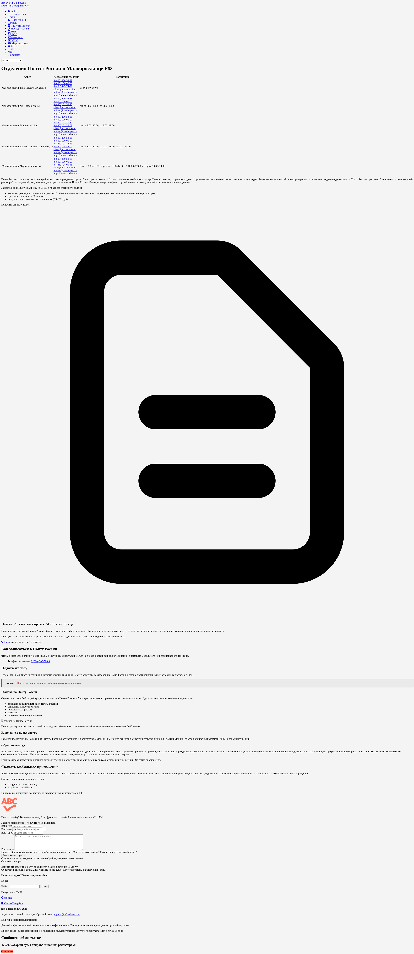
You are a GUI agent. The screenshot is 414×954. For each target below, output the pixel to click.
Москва (7, 897)
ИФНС (14, 40)
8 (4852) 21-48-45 (63, 143)
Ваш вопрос (8, 849)
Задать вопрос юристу (14, 855)
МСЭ (11, 52)
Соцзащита (14, 54)
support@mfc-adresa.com (67, 914)
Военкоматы (16, 37)
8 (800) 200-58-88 (63, 80)
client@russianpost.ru (65, 89)
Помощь (12, 22)
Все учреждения (17, 14)
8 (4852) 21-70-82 (63, 122)
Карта (6, 642)
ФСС (14, 34)
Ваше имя (6, 825)
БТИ (10, 49)
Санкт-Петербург (13, 903)
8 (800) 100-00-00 (63, 83)
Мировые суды (19, 43)
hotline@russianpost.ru (65, 92)
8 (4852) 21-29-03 (63, 125)
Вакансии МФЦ (19, 19)
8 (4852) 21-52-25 (63, 104)
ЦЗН (13, 31)
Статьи (12, 17)
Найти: (5, 886)
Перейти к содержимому (15, 5)
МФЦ (14, 11)
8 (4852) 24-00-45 (63, 164)
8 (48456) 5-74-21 (63, 86)
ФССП (14, 46)
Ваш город (7, 832)
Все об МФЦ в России (13, 2)
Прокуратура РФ (20, 28)
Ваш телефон (8, 829)
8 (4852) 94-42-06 (63, 146)
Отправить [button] (7, 951)
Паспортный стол (20, 25)
